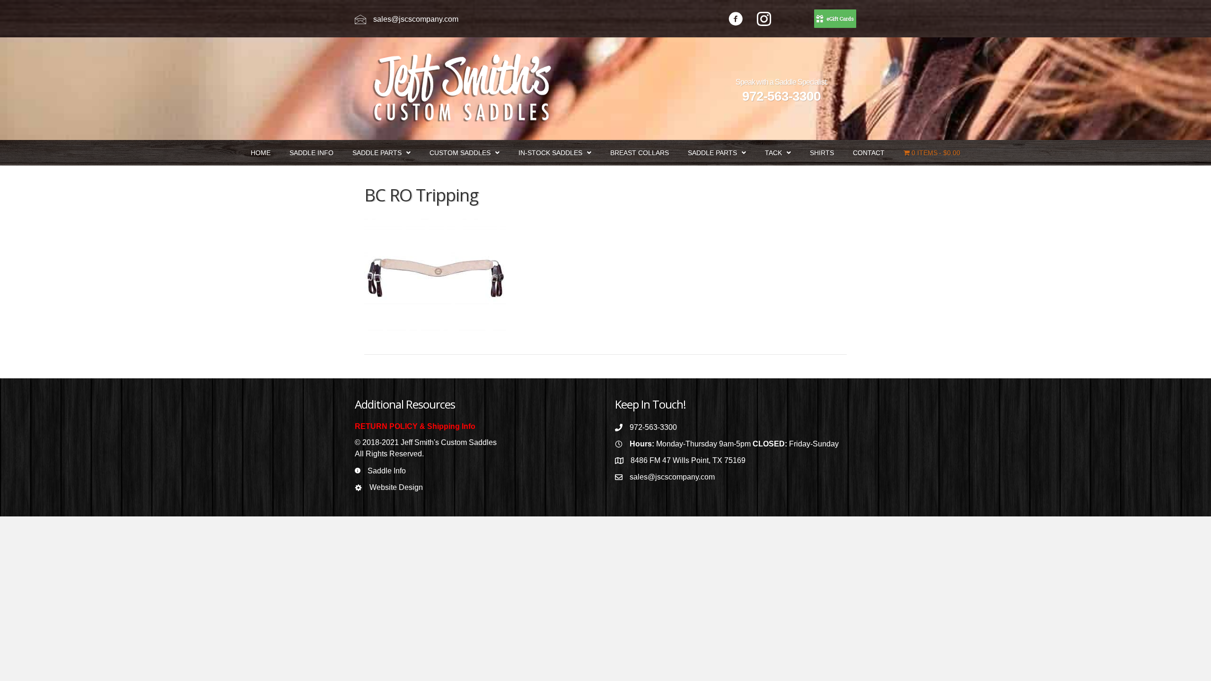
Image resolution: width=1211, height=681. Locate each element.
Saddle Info (387, 471)
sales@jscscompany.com (415, 19)
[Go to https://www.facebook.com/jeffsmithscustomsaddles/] (735, 20)
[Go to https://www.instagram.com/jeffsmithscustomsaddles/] (764, 20)
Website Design (396, 487)
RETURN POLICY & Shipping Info (415, 426)
